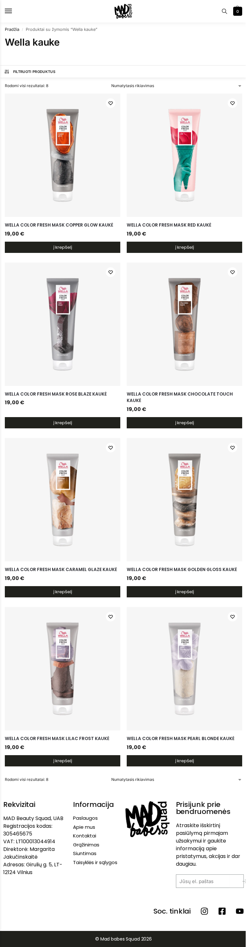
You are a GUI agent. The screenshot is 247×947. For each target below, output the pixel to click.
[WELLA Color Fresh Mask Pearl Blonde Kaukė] (184, 668)
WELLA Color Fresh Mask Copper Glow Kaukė (59, 225)
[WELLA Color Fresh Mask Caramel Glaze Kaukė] (62, 499)
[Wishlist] (110, 103)
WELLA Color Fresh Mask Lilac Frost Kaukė (57, 739)
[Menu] (14, 11)
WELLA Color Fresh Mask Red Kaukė (169, 225)
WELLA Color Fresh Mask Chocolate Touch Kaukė (180, 397)
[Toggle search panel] (224, 11)
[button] (237, 11)
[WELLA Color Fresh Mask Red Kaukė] (184, 155)
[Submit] (240, 881)
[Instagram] (204, 911)
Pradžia (12, 29)
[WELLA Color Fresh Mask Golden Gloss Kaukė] (184, 499)
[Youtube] (240, 911)
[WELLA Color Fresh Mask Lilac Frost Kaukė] (62, 668)
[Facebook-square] (222, 911)
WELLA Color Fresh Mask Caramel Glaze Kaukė (61, 570)
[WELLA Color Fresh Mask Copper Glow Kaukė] (62, 155)
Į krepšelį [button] (62, 247)
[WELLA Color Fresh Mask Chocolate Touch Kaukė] (184, 324)
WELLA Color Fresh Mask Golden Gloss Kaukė (182, 570)
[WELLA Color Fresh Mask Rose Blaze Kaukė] (62, 324)
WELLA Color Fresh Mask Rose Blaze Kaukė (56, 394)
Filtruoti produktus (34, 71)
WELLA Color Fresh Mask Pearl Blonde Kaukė (180, 739)
